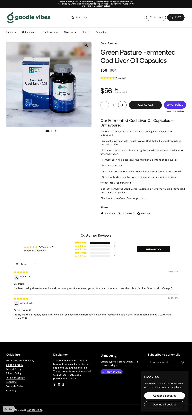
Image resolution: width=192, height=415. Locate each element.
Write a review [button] (153, 249)
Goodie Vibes (34, 409)
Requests (11, 381)
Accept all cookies (164, 395)
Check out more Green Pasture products (123, 198)
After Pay (11, 390)
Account (158, 17)
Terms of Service (15, 377)
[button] (176, 17)
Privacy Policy (13, 373)
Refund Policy (13, 369)
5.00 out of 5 (46, 247)
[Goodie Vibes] (28, 18)
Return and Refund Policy (20, 360)
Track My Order (14, 386)
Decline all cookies (164, 404)
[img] (21, 272)
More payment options (175, 111)
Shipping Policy (14, 364)
